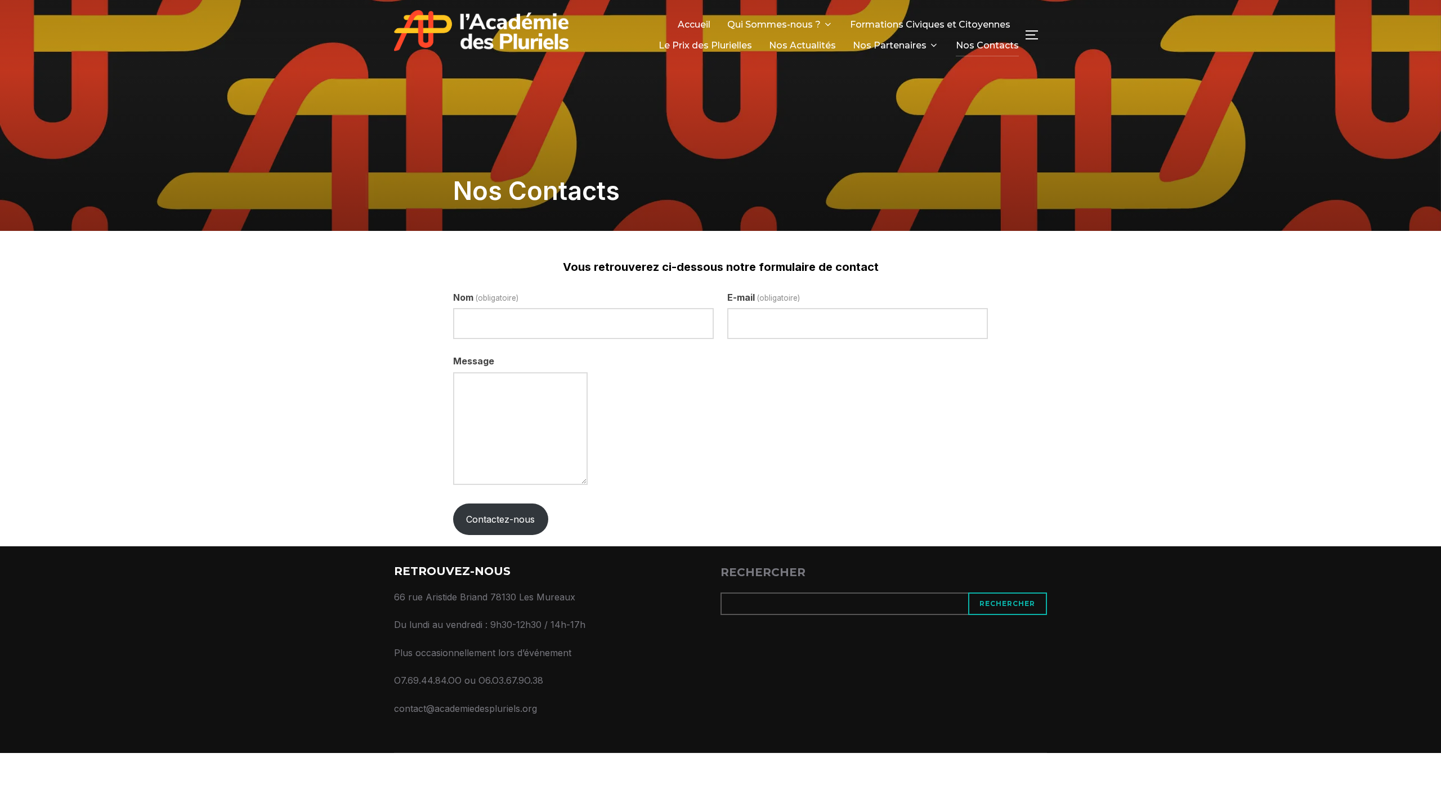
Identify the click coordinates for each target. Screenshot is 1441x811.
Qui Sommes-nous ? (774, 24)
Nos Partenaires (890, 45)
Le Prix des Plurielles (705, 45)
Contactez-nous (500, 519)
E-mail (763, 297)
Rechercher (762, 572)
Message (473, 361)
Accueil (694, 24)
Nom (485, 297)
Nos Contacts (987, 45)
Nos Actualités (802, 45)
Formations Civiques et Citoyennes (930, 24)
